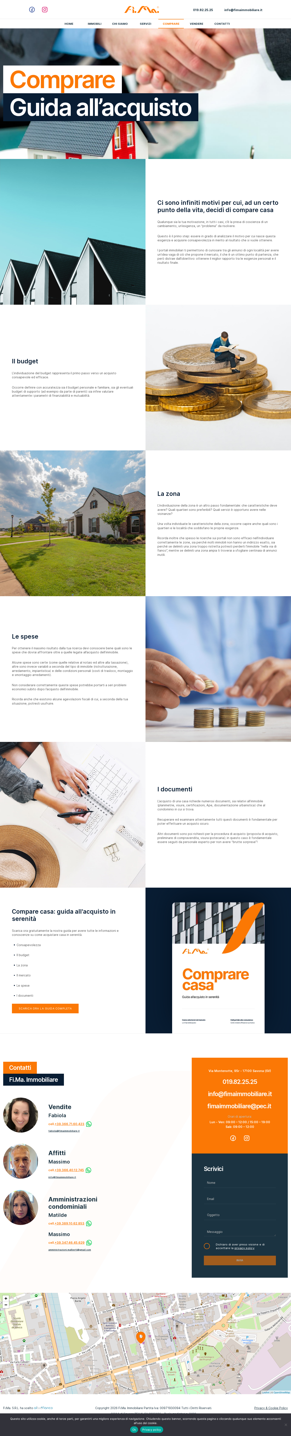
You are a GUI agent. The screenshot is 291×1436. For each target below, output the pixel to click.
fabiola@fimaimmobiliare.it (64, 1131)
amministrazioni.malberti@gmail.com (69, 1249)
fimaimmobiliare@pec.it (239, 1106)
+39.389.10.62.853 (69, 1223)
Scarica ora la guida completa (45, 1008)
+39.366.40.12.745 (69, 1170)
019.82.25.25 (240, 1081)
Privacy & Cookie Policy (271, 1408)
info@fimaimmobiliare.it (62, 1177)
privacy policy (244, 1248)
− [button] (5, 1305)
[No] (286, 1425)
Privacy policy (151, 1429)
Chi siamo (120, 23)
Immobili (94, 23)
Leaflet (265, 1392)
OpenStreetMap (282, 1392)
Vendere (196, 23)
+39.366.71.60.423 (69, 1124)
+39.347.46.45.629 (70, 1242)
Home (69, 23)
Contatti (222, 23)
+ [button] (5, 1298)
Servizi (145, 23)
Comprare (171, 23)
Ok (134, 1429)
